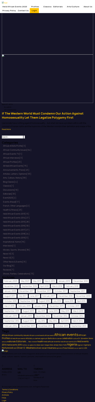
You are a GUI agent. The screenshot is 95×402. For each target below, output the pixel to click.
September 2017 (77, 291)
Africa (4, 335)
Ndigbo (47, 345)
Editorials (58, 6)
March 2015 (78, 311)
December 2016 (65, 296)
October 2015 (73, 306)
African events (66, 334)
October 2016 (10, 301)
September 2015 (11, 311)
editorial (4, 342)
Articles (29, 338)
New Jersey (54, 345)
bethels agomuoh (41, 338)
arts (33, 338)
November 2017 (44, 291)
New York (63, 345)
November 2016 (83, 296)
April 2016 (81, 301)
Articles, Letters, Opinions (17, 173)
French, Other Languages (16, 205)
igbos (32, 345)
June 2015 (53, 311)
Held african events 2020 (14, 6)
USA (85, 348)
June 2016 (69, 301)
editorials (11, 341)
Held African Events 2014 (16, 217)
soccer (76, 348)
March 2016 (9, 306)
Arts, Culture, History (14, 177)
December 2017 (26, 291)
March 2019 (50, 281)
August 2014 (28, 321)
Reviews (8, 269)
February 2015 (10, 316)
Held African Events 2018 (16, 233)
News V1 (8, 253)
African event (49, 335)
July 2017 (23, 296)
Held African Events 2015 (16, 221)
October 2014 (77, 316)
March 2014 (78, 321)
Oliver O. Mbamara (26, 347)
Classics (47, 6)
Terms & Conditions (10, 389)
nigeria (72, 344)
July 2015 (41, 311)
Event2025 (9, 197)
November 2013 (45, 326)
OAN (14, 348)
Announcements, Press (16, 170)
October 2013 (62, 326)
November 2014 (60, 316)
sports (81, 348)
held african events (52, 341)
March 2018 (57, 286)
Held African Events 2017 (16, 229)
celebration (67, 338)
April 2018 (44, 286)
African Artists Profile (14, 145)
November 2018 (11, 286)
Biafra (50, 338)
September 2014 (11, 321)
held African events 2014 (68, 342)
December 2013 (28, 326)
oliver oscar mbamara (46, 347)
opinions (59, 348)
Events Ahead (11, 201)
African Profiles (12, 162)
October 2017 (60, 291)
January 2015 (26, 316)
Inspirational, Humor (14, 241)
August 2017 (9, 296)
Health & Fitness (12, 209)
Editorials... (22, 341)
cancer (59, 338)
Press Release (68, 348)
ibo (29, 345)
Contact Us (23, 10)
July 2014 (41, 321)
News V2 (8, 257)
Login (34, 10)
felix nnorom (32, 342)
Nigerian (80, 345)
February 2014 (10, 326)
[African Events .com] (5, 2)
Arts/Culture (73, 6)
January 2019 (64, 281)
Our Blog (8, 265)
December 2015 (56, 306)
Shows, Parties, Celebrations (18, 273)
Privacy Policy (9, 10)
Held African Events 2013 (16, 213)
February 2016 (24, 306)
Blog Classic (10, 181)
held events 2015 (14, 344)
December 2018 (80, 281)
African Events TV (12, 153)
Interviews (9, 245)
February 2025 (10, 281)
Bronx (55, 338)
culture (75, 338)
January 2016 (40, 306)
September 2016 (27, 301)
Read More (6, 129)
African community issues (18, 335)
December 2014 (43, 316)
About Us (88, 6)
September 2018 (29, 286)
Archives (5, 395)
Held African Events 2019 (15, 237)
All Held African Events (15, 165)
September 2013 (78, 326)
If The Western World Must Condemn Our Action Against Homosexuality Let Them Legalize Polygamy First (42, 115)
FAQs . (4, 398)
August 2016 (44, 301)
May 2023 (25, 281)
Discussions (10, 189)
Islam (42, 345)
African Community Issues (17, 150)
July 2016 (57, 301)
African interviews (13, 157)
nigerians (87, 345)
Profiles (35, 6)
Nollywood (7, 347)
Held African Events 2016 (16, 225)
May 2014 (53, 321)
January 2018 (10, 291)
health (40, 341)
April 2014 (65, 321)
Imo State (37, 345)
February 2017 (48, 296)
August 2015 (28, 311)
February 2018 (72, 286)
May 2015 (65, 311)
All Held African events (17, 338)
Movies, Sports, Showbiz (16, 249)
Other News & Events (14, 261)
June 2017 (34, 296)
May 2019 (37, 281)
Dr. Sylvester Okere (85, 338)
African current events (37, 335)
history (24, 345)
